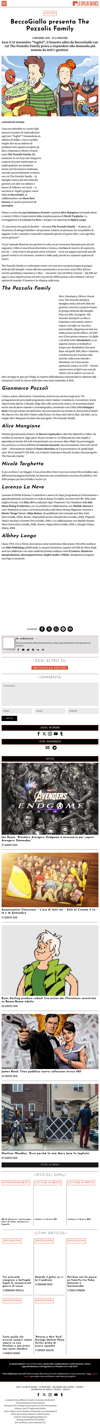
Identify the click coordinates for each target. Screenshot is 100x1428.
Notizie (50, 13)
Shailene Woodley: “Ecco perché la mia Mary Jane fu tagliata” (46, 1153)
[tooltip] (42, 629)
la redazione (61, 38)
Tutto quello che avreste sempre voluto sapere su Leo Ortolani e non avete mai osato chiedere (17, 1343)
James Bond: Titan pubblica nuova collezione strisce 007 (41, 1071)
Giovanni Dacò (45, 1284)
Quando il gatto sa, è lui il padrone (49, 1278)
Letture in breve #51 (46, 1219)
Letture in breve (48, 1182)
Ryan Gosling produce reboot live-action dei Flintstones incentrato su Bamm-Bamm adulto (49, 1000)
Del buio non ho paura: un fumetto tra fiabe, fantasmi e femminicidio (82, 1281)
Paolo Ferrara (77, 1290)
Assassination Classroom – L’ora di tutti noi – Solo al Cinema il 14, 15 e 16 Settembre (49, 911)
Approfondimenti (16, 1182)
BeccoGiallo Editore (50, 668)
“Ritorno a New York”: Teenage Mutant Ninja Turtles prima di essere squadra (49, 1341)
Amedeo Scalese (46, 1350)
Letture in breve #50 (79, 1219)
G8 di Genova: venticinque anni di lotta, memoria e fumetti (16, 1221)
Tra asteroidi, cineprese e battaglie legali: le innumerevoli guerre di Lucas (17, 1281)
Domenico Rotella (14, 1290)
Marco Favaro (12, 1353)
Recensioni (12, 1240)
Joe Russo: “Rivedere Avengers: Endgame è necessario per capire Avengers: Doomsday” (48, 839)
